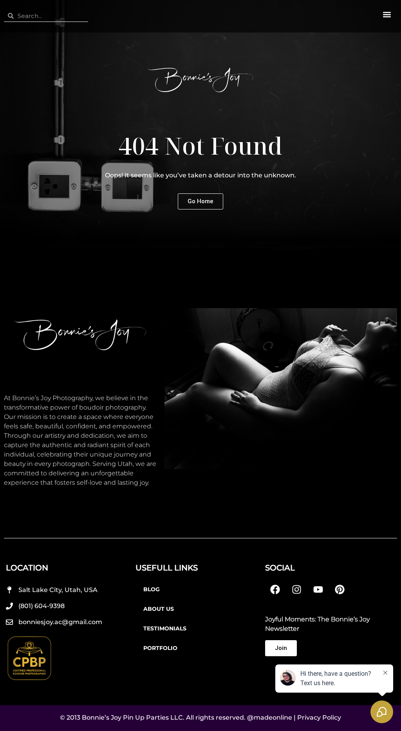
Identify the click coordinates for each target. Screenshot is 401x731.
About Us (158, 608)
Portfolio (160, 648)
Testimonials (164, 628)
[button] (386, 14)
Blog (151, 589)
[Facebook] (275, 589)
